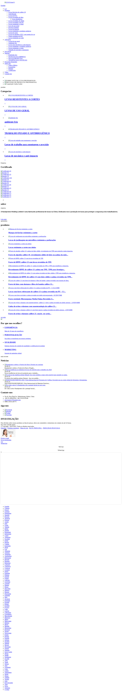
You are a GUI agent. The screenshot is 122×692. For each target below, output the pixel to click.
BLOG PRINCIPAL (35, 428)
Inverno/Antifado (13, 27)
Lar (6, 9)
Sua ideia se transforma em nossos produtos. (18, 338)
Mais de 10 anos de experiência (14, 331)
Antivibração (12, 14)
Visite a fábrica (12, 65)
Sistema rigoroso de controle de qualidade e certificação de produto (25, 346)
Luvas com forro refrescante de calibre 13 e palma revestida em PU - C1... (37, 292)
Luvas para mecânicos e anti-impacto (19, 45)
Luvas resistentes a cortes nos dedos (22, 247)
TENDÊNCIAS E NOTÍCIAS (17, 60)
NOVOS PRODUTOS (15, 58)
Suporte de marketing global (13, 353)
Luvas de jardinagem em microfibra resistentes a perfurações (32, 240)
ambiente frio (11, 122)
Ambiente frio (12, 43)
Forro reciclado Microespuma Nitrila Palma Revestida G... (31, 299)
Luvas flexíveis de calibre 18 (17, 12)
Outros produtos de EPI (15, 36)
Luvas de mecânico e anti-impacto (21, 156)
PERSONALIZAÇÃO (13, 335)
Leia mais (4, 219)
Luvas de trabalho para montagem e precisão (27, 144)
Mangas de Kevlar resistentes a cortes (22, 233)
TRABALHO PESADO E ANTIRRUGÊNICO (27, 133)
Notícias (7, 53)
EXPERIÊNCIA (11, 328)
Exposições (11, 67)
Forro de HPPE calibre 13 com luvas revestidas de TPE (30, 262)
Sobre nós (8, 63)
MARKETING (10, 350)
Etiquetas (3, 428)
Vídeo (6, 72)
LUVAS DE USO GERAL (17, 110)
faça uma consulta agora (8, 424)
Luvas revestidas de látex (15, 17)
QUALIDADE (10, 342)
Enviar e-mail (5, 438)
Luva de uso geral (13, 26)
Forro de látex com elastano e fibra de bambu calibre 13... (30, 284)
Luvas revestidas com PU (16, 22)
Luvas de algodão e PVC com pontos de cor (21, 34)
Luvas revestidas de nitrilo (16, 21)
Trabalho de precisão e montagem (18, 50)
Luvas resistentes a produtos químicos (19, 31)
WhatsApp (4, 443)
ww (2, 441)
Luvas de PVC (12, 15)
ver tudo (3, 317)
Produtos (7, 10)
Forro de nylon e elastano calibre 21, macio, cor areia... (29, 314)
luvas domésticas (17, 19)
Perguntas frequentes (11, 62)
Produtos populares (13, 428)
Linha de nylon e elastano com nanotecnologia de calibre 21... (32, 306)
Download (8, 51)
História (10, 68)
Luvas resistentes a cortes (16, 24)
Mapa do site (24, 428)
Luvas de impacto (13, 29)
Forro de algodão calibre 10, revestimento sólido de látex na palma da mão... (38, 255)
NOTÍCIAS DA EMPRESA (17, 57)
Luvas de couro (13, 33)
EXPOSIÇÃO (12, 55)
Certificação (12, 70)
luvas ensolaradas (6, 440)
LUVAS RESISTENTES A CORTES (22, 99)
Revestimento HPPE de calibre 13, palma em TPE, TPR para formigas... (36, 270)
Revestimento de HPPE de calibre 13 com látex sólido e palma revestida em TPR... (40, 277)
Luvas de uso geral (14, 41)
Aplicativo (8, 39)
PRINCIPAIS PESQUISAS (51, 428)
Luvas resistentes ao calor (16, 38)
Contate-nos (8, 74)
